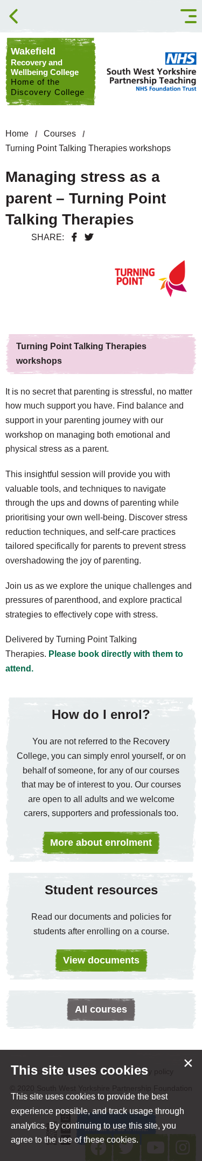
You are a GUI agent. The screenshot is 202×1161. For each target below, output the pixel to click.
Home (17, 133)
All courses (101, 1009)
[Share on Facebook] (74, 237)
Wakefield (48, 71)
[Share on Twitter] (89, 237)
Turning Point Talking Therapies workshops (88, 148)
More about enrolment (101, 842)
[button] (188, 16)
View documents (101, 960)
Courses (60, 133)
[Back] (13, 16)
